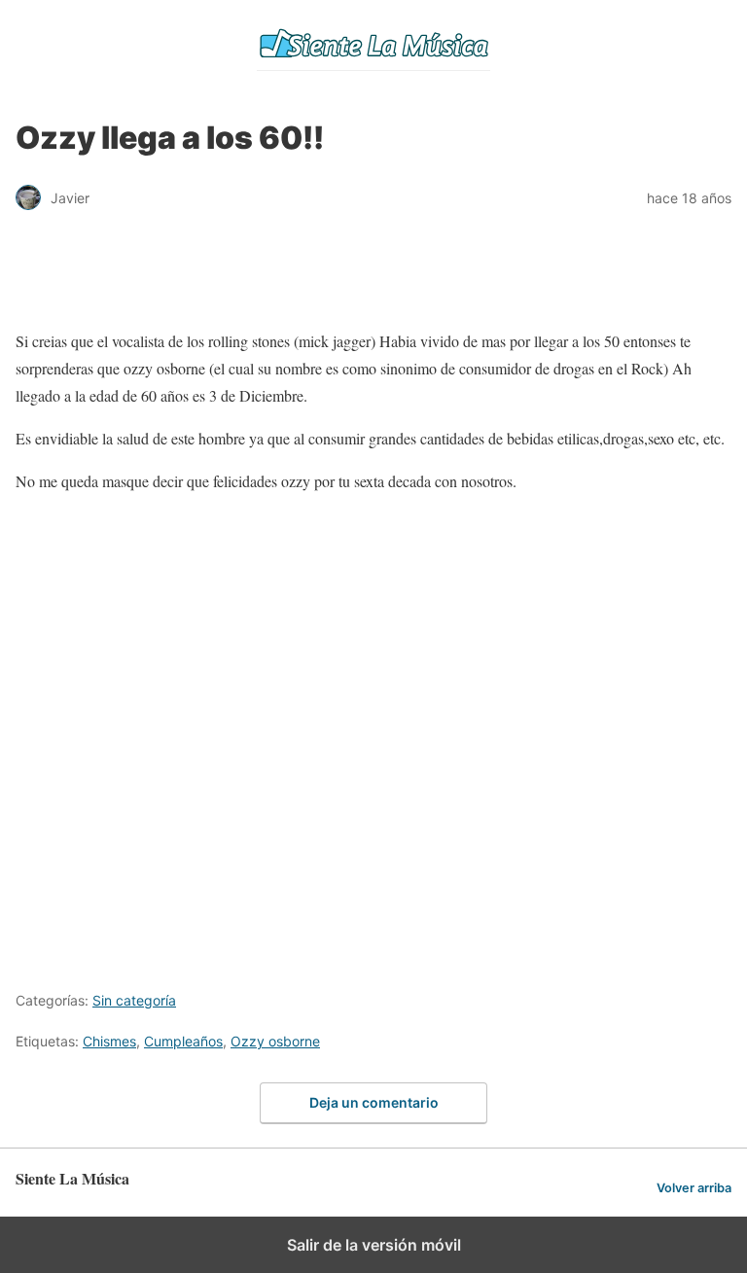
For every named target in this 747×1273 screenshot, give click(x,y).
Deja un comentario (374, 1102)
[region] (373, 279)
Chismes (109, 1041)
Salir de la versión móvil (374, 1245)
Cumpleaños (183, 1041)
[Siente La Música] (373, 44)
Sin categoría (134, 1000)
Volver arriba (694, 1188)
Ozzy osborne (275, 1041)
